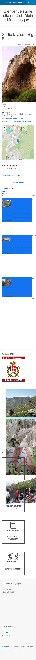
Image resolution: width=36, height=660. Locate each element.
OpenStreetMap (24, 159)
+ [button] (4, 127)
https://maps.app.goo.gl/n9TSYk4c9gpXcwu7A (18, 121)
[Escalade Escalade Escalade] (18, 433)
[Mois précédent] (3, 191)
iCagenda (21, 182)
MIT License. (8, 648)
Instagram (7, 635)
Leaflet (17, 159)
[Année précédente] (2, 191)
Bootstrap (4, 646)
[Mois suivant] (6, 191)
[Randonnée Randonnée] (18, 403)
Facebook (7, 632)
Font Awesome (5, 650)
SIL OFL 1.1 (22, 650)
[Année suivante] (5, 191)
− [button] (4, 130)
